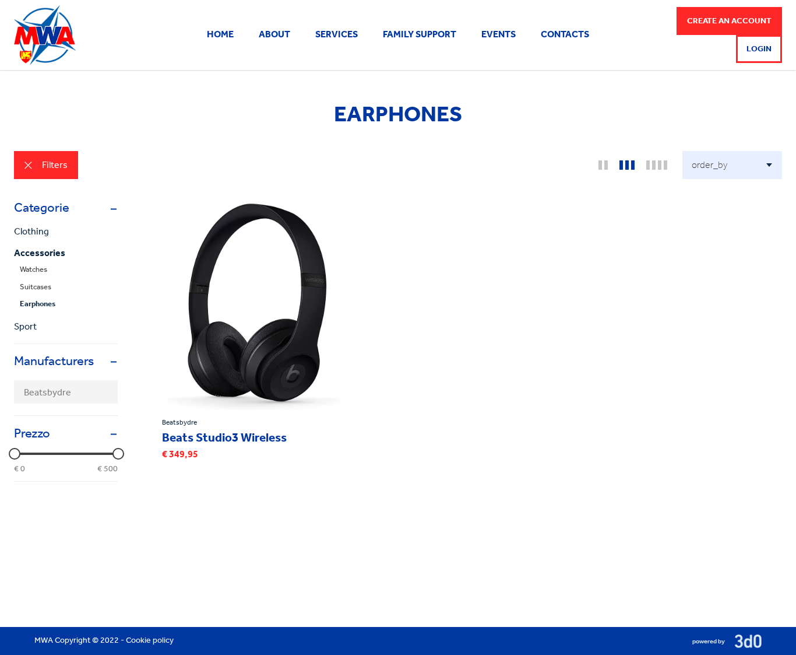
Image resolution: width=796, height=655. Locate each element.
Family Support (419, 35)
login (759, 49)
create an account (729, 21)
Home (220, 35)
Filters (55, 165)
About (274, 35)
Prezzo (32, 434)
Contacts (565, 35)
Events (498, 35)
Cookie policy (150, 640)
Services (336, 35)
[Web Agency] (744, 640)
